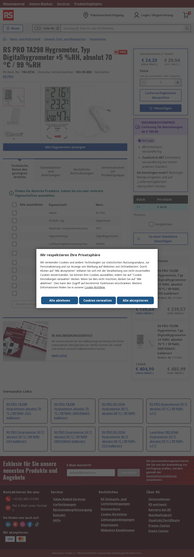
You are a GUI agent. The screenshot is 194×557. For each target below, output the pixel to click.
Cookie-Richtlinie (94, 287)
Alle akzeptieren (135, 300)
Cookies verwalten (97, 300)
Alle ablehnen (59, 300)
